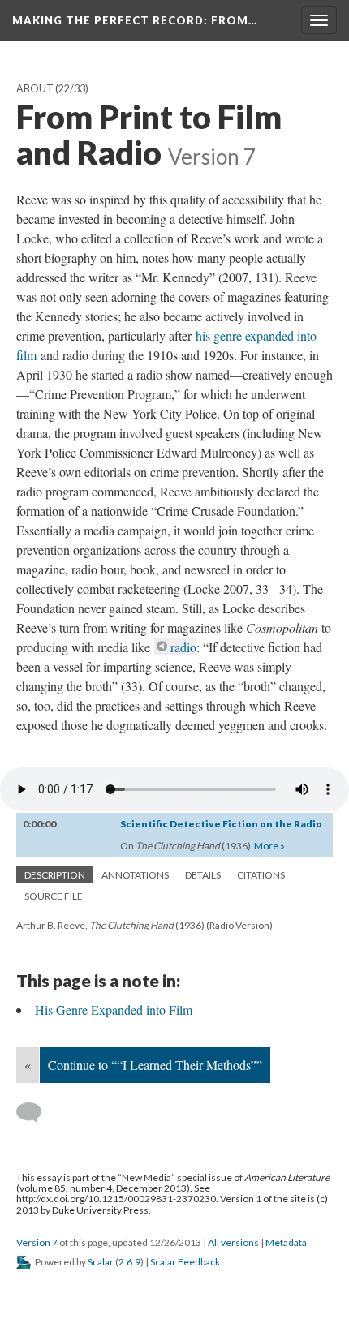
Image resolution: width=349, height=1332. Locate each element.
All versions (233, 1242)
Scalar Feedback (185, 1262)
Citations (261, 875)
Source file (53, 896)
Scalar (101, 1262)
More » (269, 846)
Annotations (135, 875)
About (35, 89)
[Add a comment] (36, 1113)
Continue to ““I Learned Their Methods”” (155, 1064)
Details (203, 875)
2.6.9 (129, 1262)
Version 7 (37, 1242)
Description (54, 875)
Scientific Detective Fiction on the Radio (221, 824)
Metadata (286, 1242)
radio (183, 646)
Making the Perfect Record (134, 20)
